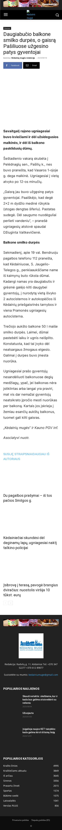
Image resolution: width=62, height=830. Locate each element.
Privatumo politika (20, 820)
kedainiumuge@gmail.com (43, 674)
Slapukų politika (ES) (40, 820)
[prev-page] (5, 603)
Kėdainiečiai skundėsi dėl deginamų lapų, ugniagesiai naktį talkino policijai (30, 543)
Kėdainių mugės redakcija (23, 58)
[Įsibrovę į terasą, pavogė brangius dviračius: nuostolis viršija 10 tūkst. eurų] (31, 565)
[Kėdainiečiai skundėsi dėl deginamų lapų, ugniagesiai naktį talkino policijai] (31, 518)
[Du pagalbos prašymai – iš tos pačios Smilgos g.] (31, 476)
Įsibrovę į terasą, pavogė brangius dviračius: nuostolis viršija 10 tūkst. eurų (30, 590)
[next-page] (11, 603)
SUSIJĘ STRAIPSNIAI (18, 454)
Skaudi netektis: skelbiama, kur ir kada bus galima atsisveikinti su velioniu (40, 699)
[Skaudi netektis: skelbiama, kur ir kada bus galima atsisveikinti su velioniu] (11, 700)
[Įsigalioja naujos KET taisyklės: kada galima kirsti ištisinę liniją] (11, 733)
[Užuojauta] (11, 717)
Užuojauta (28, 713)
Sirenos (7, 28)
